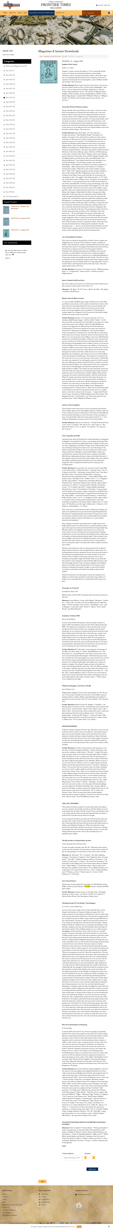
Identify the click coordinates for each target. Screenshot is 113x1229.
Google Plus (45, 1199)
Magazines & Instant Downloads (52, 56)
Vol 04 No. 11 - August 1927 (20, 230)
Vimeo (43, 1205)
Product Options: (68, 1153)
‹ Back (42, 1181)
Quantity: (88, 1153)
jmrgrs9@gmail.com (84, 1194)
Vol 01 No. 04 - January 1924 (20, 218)
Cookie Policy (71, 1227)
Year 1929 (64, 56)
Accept (79, 1227)
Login (108, 5)
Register (100, 5)
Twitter (43, 1197)
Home (41, 56)
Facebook (44, 1194)
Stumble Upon (46, 1202)
